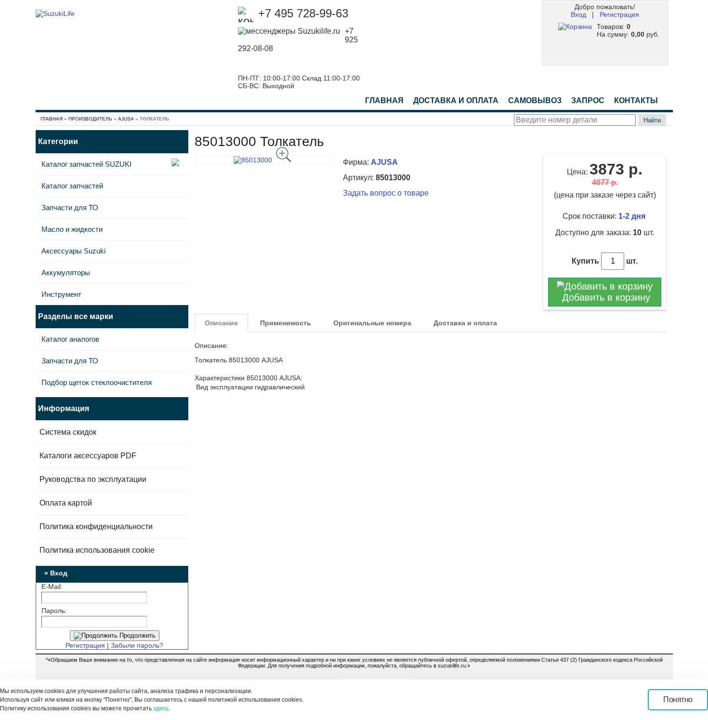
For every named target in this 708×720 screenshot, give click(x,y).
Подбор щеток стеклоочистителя (96, 382)
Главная (384, 100)
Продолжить (137, 635)
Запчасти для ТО (69, 207)
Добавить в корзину (604, 297)
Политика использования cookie (97, 550)
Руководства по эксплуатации (92, 479)
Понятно (678, 699)
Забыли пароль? (137, 645)
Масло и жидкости (72, 229)
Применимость (285, 323)
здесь (161, 708)
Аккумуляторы (65, 272)
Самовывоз (535, 100)
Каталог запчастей (72, 186)
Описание (221, 323)
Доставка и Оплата (455, 100)
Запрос (587, 100)
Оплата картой (65, 503)
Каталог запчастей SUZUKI (86, 164)
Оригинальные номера (372, 323)
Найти (652, 120)
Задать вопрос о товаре (386, 193)
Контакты (636, 100)
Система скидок (67, 432)
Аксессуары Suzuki (73, 251)
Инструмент (61, 294)
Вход (578, 14)
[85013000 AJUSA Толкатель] (262, 160)
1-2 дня (632, 216)
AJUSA (126, 118)
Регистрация (619, 14)
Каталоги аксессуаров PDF (87, 456)
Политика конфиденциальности (96, 526)
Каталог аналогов (70, 339)
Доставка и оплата (465, 323)
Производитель (90, 118)
